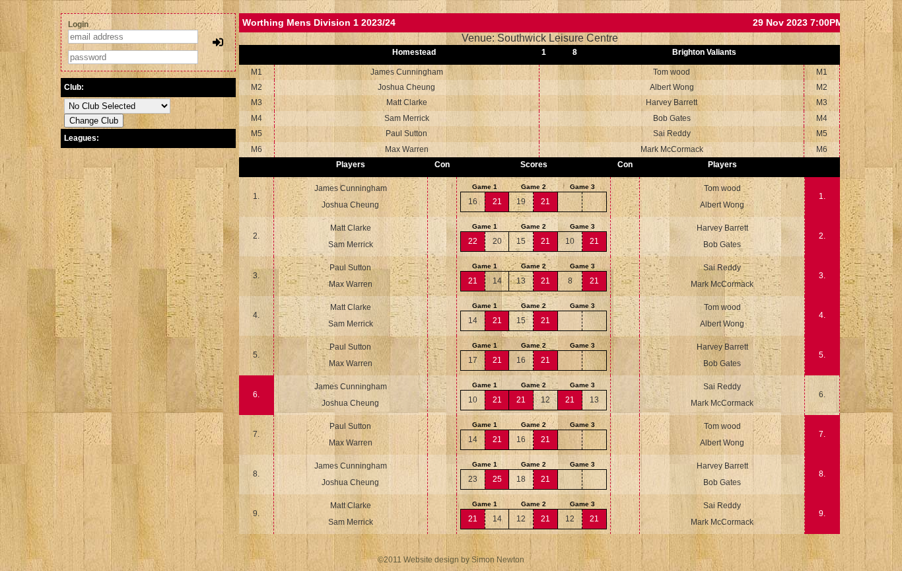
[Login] (217, 42)
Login (78, 24)
